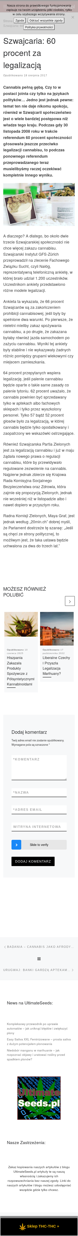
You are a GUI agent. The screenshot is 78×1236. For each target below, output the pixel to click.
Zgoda (19, 20)
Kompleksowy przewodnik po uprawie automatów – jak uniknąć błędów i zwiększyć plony (37, 1028)
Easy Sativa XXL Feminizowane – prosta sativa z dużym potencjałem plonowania (39, 1041)
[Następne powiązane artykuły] (70, 601)
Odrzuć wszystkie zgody (46, 20)
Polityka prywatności (39, 27)
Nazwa (21, 792)
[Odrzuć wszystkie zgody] (72, 17)
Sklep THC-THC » (43, 1226)
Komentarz (26, 759)
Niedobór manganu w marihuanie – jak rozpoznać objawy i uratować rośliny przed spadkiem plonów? (36, 1054)
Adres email (27, 809)
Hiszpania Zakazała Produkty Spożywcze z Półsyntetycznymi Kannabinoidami (20, 670)
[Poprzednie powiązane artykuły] (59, 601)
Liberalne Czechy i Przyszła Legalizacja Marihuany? (56, 665)
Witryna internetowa (37, 827)
